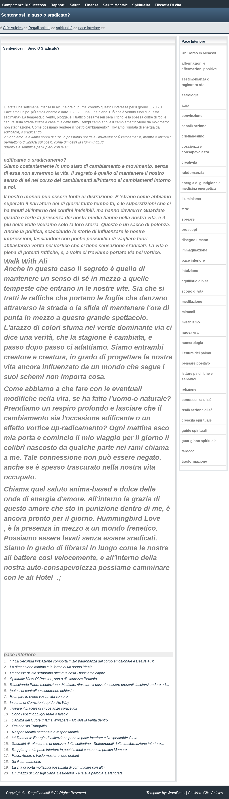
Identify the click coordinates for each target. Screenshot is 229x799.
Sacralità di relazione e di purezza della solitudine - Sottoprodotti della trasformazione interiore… (88, 744)
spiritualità (141, 5)
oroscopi (189, 230)
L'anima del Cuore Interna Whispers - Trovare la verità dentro (60, 720)
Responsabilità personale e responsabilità (45, 732)
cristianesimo (193, 136)
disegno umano (195, 240)
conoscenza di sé (196, 400)
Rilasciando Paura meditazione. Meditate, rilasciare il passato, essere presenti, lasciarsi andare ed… (89, 685)
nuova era (190, 332)
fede (185, 209)
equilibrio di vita (195, 281)
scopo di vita (192, 291)
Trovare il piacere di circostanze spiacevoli (43, 708)
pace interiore (89, 28)
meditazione (192, 302)
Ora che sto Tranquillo (29, 726)
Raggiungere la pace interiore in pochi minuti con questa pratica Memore (69, 750)
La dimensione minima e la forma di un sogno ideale (51, 667)
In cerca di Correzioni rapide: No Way (39, 702)
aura (185, 105)
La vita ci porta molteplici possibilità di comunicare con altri (58, 767)
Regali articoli (39, 28)
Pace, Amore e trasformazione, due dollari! (45, 755)
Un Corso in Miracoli (199, 53)
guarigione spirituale (199, 441)
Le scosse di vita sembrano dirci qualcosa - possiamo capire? (58, 673)
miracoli (188, 312)
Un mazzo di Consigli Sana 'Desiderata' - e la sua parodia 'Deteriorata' (67, 773)
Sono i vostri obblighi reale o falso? (40, 714)
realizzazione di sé (197, 410)
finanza (91, 5)
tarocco (188, 451)
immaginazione (194, 250)
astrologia (190, 95)
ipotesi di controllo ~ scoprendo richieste (42, 691)
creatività (189, 162)
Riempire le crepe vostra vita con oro (39, 696)
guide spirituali (194, 430)
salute (75, 5)
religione (189, 389)
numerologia (192, 343)
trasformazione (194, 461)
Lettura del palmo (196, 353)
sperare (188, 219)
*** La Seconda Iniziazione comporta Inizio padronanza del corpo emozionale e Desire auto (82, 661)
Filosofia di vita (168, 5)
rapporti (58, 5)
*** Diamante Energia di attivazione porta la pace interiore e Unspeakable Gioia (74, 738)
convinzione (192, 116)
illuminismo (191, 199)
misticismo (191, 322)
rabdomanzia (193, 173)
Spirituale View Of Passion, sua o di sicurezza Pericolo (53, 679)
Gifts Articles (13, 28)
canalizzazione (194, 126)
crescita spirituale (197, 420)
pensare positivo (196, 363)
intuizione (190, 271)
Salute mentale (115, 5)
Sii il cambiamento (26, 761)
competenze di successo (24, 5)
